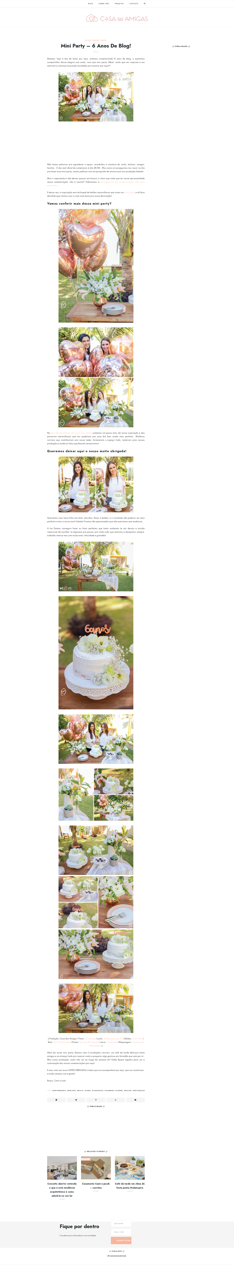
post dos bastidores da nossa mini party (71, 433)
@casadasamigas (117, 1256)
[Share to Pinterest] (96, 1100)
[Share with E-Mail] (135, 1100)
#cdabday (109, 1090)
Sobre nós (104, 4)
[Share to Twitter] (76, 1100)
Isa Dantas (90, 1039)
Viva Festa (129, 193)
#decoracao (139, 1090)
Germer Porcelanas (88, 1042)
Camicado (112, 1042)
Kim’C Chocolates (61, 1042)
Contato (133, 4)
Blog (90, 4)
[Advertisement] (96, 142)
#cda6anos (97, 1090)
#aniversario (59, 1090)
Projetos (119, 4)
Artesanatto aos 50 (113, 1039)
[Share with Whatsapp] (115, 1100)
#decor (127, 1090)
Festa (103, 40)
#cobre (119, 1090)
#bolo (80, 1090)
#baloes (71, 1090)
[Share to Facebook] (56, 1100)
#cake (88, 1090)
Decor (95, 40)
